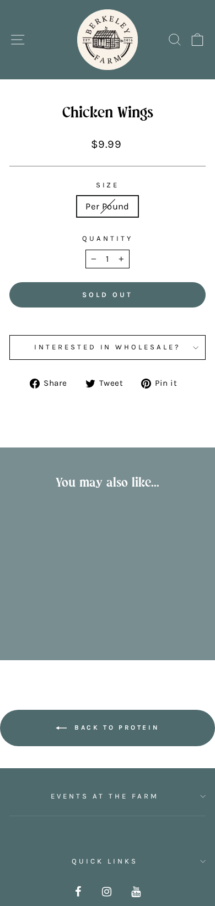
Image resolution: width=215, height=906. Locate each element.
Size (108, 185)
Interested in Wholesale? (107, 347)
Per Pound (107, 206)
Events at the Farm (105, 796)
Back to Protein (115, 727)
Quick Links (105, 861)
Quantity (107, 238)
